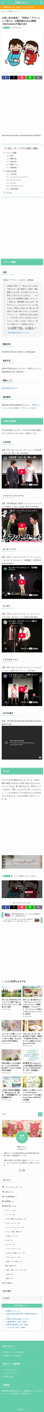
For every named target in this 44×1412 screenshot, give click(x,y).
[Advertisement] (22, 105)
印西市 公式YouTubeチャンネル (17, 1319)
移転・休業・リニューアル (16, 1270)
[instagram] (23, 1170)
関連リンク (14, 164)
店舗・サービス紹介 (14, 1261)
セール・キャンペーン (15, 1227)
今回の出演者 (11, 171)
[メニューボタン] (2, 2)
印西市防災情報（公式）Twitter (17, 1324)
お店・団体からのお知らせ (16, 1219)
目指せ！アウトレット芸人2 (25, 408)
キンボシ (13, 183)
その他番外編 (10, 1196)
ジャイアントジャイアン (19, 177)
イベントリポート (13, 1249)
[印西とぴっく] (22, 2)
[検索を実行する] (40, 1114)
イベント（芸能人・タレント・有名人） (25, 876)
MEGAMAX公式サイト (10, 388)
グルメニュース (13, 1223)
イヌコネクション (16, 186)
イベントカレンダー (13, 1187)
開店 (9, 1278)
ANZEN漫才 (14, 189)
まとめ (8, 193)
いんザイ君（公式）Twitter (15, 1327)
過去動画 (13, 167)
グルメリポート (13, 1257)
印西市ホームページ (13, 1311)
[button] (6, 77)
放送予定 (13, 162)
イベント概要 (11, 153)
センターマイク (15, 180)
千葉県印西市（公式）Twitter (16, 1322)
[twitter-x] (20, 1170)
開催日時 (13, 159)
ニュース (10, 1214)
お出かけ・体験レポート (15, 1253)
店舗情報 (9, 1201)
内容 (11, 156)
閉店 (9, 1274)
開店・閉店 (10, 1266)
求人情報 (8, 1283)
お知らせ (9, 1192)
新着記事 (10, 1206)
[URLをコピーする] (38, 77)
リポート (10, 1244)
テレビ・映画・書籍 (14, 1232)
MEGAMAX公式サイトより (18, 333)
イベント (6, 27)
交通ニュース (12, 1236)
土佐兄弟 (13, 174)
